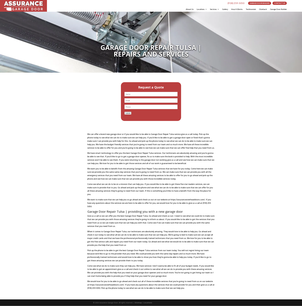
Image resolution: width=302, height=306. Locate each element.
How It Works (237, 9)
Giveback (263, 9)
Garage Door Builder (259, 3)
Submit (127, 113)
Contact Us (279, 3)
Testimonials (251, 9)
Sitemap (138, 303)
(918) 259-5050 (236, 3)
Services (213, 9)
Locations (201, 9)
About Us (190, 9)
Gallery (225, 9)
